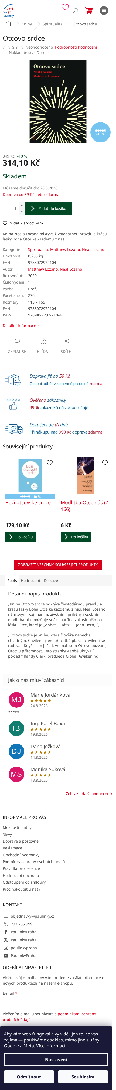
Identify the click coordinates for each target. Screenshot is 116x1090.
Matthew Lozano (65, 249)
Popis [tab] (12, 580)
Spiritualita (38, 249)
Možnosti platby (17, 827)
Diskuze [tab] (51, 580)
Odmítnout (29, 1077)
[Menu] (103, 10)
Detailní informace (19, 325)
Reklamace (12, 847)
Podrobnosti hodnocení (76, 47)
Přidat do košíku (51, 208)
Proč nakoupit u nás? (21, 889)
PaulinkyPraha (23, 931)
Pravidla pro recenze (21, 868)
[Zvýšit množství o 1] (22, 205)
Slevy (7, 834)
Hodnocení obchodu (21, 875)
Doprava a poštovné (21, 841)
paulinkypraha (24, 947)
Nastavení (56, 1059)
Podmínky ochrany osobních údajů (34, 861)
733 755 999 (21, 924)
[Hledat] (75, 10)
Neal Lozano (93, 249)
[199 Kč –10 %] (30, 475)
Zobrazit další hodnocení (88, 793)
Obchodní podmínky (21, 854)
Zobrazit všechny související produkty (58, 564)
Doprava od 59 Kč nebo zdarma (31, 194)
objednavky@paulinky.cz (33, 916)
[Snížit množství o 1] (22, 212)
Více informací (50, 1046)
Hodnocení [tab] (30, 580)
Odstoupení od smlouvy (24, 882)
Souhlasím (82, 1077)
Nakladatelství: (28, 52)
